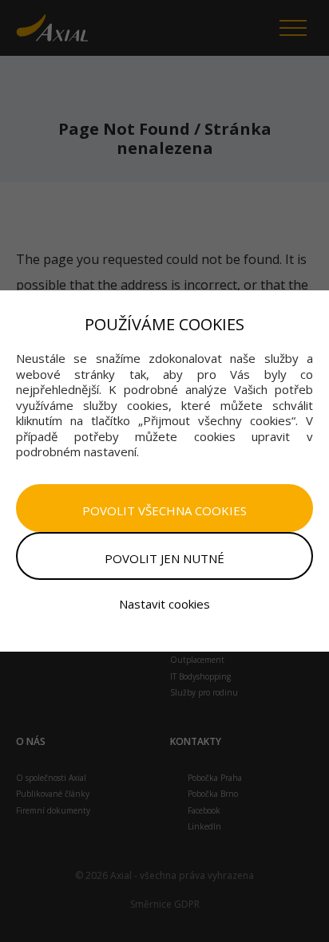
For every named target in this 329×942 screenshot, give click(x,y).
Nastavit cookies (164, 604)
